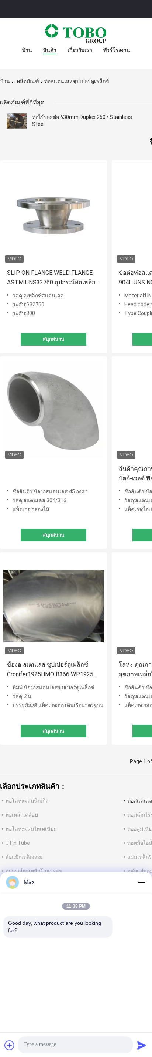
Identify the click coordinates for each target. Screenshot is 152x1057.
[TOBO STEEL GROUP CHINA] (76, 33)
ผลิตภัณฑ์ (28, 81)
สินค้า (49, 50)
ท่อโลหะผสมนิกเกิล (27, 801)
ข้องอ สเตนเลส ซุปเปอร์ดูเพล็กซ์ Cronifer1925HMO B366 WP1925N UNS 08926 (52, 670)
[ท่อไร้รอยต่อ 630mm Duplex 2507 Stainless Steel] (17, 121)
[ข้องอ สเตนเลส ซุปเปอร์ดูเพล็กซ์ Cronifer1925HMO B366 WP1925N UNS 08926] (53, 606)
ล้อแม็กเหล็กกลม (24, 857)
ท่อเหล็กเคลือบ (22, 815)
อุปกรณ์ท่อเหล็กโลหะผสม (34, 871)
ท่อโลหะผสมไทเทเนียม (31, 829)
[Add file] (9, 1045)
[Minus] (141, 882)
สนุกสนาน (53, 339)
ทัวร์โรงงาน (116, 50)
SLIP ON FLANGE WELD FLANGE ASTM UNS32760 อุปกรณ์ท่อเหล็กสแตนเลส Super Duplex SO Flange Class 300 (53, 278)
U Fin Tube (18, 843)
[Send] (142, 1045)
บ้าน (27, 50)
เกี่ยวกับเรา (80, 50)
